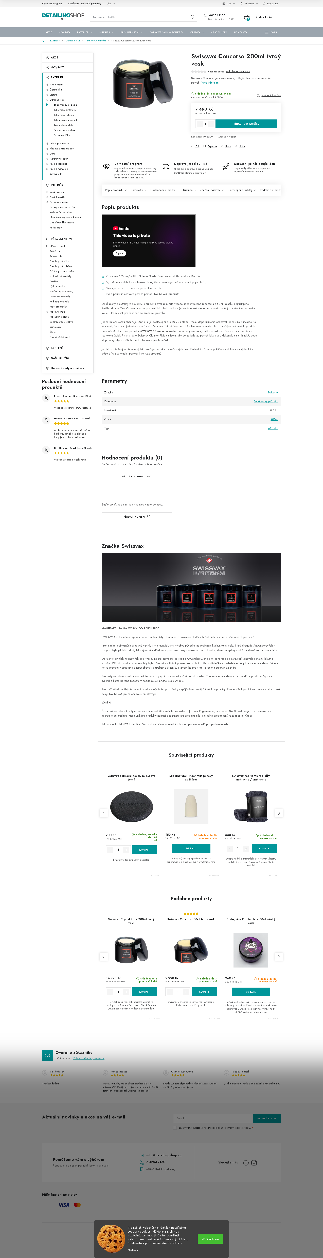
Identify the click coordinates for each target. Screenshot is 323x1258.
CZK (229, 3)
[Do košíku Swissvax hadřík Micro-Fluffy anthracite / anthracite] (264, 848)
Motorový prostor (59, 158)
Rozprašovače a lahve (61, 322)
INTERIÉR (57, 185)
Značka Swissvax (210, 190)
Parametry (137, 190)
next (279, 813)
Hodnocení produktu (163, 190)
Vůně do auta (57, 192)
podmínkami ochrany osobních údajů (230, 1127)
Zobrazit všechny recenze (88, 1058)
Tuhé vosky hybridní (64, 115)
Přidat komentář (137, 516)
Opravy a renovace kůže (62, 207)
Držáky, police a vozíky (62, 271)
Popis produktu (114, 190)
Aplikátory (55, 251)
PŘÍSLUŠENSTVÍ (61, 239)
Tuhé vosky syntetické (65, 110)
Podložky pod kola (59, 301)
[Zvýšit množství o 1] (211, 124)
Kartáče (54, 281)
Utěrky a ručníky (58, 246)
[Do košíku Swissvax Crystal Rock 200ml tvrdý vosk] (144, 991)
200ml (274, 419)
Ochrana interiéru (59, 202)
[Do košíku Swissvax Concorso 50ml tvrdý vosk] (204, 991)
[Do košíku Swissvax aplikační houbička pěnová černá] (144, 849)
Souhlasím (212, 1239)
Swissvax (231, 136)
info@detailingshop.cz (164, 1155)
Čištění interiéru (58, 197)
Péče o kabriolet (58, 163)
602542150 (216, 15)
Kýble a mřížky (57, 286)
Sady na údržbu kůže (61, 212)
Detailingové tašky (59, 261)
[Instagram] (254, 1162)
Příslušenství (56, 227)
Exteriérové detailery (64, 130)
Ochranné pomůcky (60, 296)
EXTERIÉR (57, 77)
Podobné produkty (271, 190)
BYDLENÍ (57, 348)
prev (104, 813)
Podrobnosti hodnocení (238, 71)
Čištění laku (56, 89)
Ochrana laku (57, 99)
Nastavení (133, 1250)
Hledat (192, 17)
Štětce (53, 332)
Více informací (210, 83)
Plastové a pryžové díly (62, 148)
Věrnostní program (52, 3)
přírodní (273, 428)
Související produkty (240, 190)
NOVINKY (57, 67)
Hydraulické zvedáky (60, 276)
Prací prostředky (58, 306)
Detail (191, 848)
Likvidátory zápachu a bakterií (65, 217)
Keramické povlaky (63, 125)
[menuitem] (48, 32)
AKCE (54, 57)
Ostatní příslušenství (60, 337)
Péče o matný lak (59, 169)
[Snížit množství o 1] (200, 124)
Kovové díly (56, 174)
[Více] (271, 32)
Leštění (53, 94)
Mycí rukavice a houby (61, 291)
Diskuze (188, 190)
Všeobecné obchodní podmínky (84, 3)
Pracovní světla (57, 311)
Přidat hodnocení (137, 476)
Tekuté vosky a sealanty (66, 120)
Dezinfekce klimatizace (62, 222)
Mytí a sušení (56, 84)
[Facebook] (246, 1162)
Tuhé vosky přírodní (66, 104)
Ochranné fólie (62, 135)
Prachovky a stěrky (59, 316)
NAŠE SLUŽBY (60, 358)
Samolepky (55, 327)
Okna (52, 153)
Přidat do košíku (246, 124)
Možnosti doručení (271, 95)
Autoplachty (56, 256)
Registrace (272, 3)
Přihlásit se (267, 1118)
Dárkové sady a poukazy (67, 368)
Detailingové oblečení (61, 266)
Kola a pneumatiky (59, 143)
